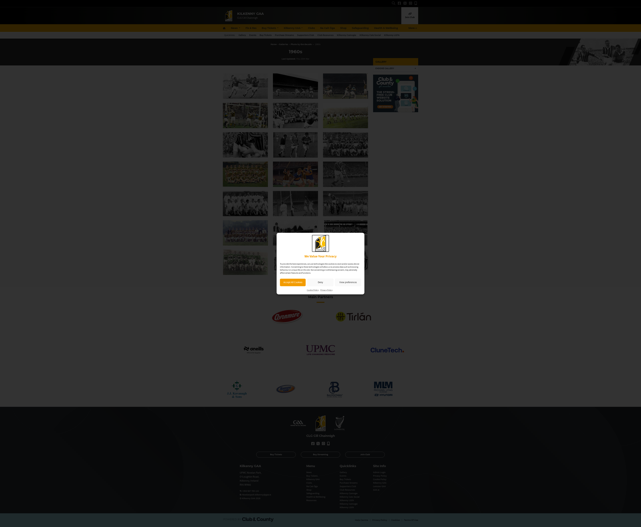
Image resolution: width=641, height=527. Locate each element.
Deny (320, 282)
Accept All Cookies (292, 282)
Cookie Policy (313, 290)
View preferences (348, 282)
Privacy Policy (326, 290)
